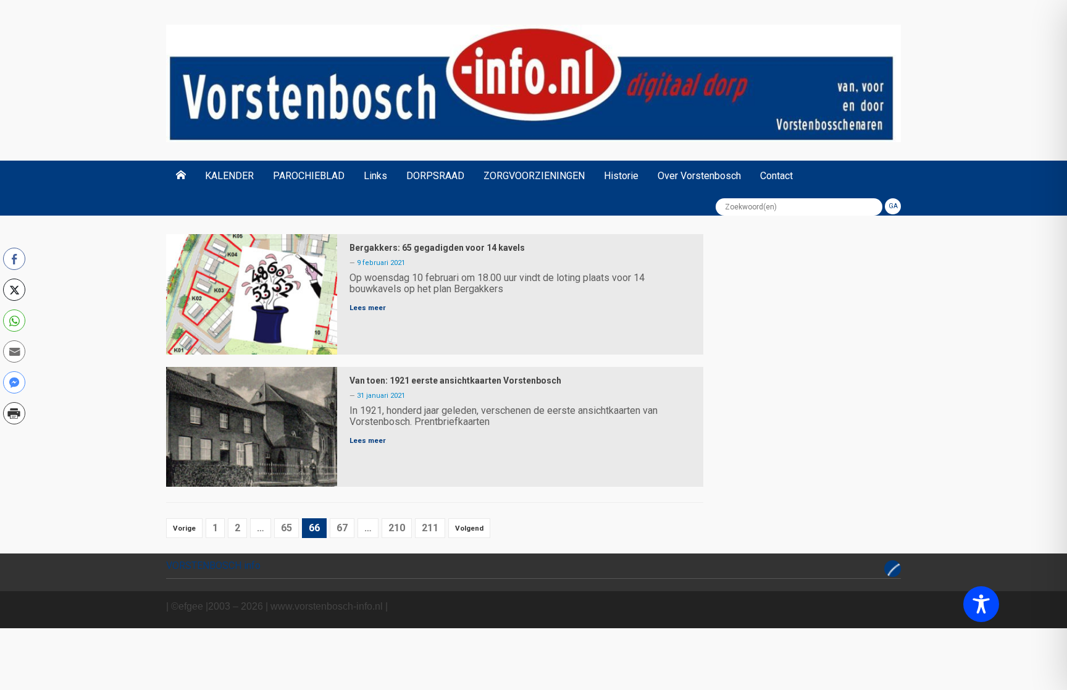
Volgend (469, 528)
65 (286, 528)
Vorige (184, 528)
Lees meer (367, 307)
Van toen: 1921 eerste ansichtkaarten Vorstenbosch (455, 380)
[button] (14, 439)
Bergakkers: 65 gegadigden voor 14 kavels (437, 248)
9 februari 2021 (381, 263)
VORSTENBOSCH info (213, 565)
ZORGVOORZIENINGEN (534, 176)
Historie (621, 176)
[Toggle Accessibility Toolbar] (981, 604)
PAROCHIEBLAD (309, 176)
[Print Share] (14, 413)
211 (430, 528)
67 (342, 528)
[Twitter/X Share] (14, 290)
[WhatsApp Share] (14, 320)
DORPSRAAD (435, 176)
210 (396, 528)
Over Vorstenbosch (699, 176)
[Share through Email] (14, 351)
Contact (776, 176)
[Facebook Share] (14, 259)
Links (375, 176)
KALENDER (229, 176)
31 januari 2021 (381, 396)
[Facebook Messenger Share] (14, 382)
